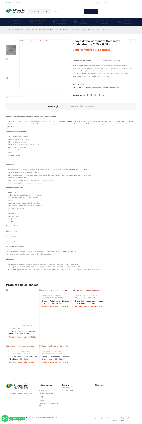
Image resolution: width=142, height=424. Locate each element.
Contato (108, 3)
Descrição (54, 106)
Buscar (90, 11)
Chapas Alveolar (15, 326)
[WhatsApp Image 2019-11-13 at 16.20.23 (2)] (44, 64)
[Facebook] (87, 95)
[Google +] (99, 95)
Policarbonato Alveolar (39, 22)
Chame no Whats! (17, 418)
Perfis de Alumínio (104, 22)
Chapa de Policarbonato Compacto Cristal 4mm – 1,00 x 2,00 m (56, 358)
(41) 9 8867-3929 (14, 3)
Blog (98, 3)
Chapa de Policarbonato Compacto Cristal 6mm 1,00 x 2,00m (22, 358)
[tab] (54, 106)
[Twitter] (91, 95)
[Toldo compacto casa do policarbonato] (14, 66)
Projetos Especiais (127, 22)
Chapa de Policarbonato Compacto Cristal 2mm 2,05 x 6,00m (56, 302)
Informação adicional (81, 106)
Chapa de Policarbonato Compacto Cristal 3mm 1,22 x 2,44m (89, 302)
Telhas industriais (82, 22)
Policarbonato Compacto (61, 22)
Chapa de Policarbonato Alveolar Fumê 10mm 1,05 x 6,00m (22, 332)
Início (8, 30)
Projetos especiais (46, 393)
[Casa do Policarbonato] (15, 11)
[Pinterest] (95, 95)
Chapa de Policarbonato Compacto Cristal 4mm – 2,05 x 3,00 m (134, 41)
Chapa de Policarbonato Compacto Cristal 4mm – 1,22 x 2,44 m (130, 41)
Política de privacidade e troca (124, 420)
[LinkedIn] (103, 95)
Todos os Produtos (16, 22)
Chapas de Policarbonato (24, 30)
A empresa (88, 3)
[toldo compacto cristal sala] (14, 85)
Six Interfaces (25, 418)
